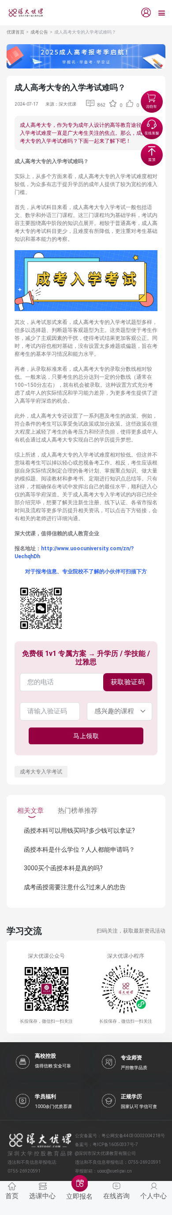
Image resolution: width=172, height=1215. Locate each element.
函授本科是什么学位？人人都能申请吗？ (79, 849)
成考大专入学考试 (41, 772)
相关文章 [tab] (30, 811)
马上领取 (86, 735)
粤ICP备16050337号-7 (115, 1144)
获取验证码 (128, 682)
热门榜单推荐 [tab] (77, 811)
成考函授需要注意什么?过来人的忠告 (75, 887)
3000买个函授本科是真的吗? (63, 868)
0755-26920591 (144, 1162)
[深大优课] (22, 12)
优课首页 (15, 32)
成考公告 (39, 32)
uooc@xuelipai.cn (114, 1171)
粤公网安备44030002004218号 (133, 1135)
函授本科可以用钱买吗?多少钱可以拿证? (79, 830)
